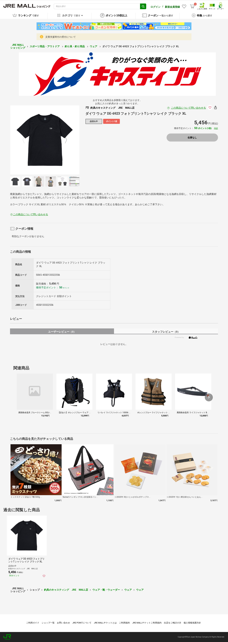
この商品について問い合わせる (188, 107)
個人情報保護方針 (192, 622)
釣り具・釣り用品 (75, 46)
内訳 (216, 128)
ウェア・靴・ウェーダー (106, 589)
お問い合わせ (63, 622)
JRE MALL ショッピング (17, 46)
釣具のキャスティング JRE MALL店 (66, 589)
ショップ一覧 (48, 622)
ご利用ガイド (32, 622)
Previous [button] (25, 140)
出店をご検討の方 (172, 622)
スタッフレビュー (166, 331)
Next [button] (64, 140)
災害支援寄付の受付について (60, 37)
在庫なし (192, 137)
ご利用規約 (124, 622)
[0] (192, 6)
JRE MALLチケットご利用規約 (147, 622)
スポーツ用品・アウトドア (45, 46)
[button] (209, 397)
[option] (45, 140)
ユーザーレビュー (62, 331)
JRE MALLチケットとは (105, 622)
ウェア (94, 46)
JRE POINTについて (81, 622)
